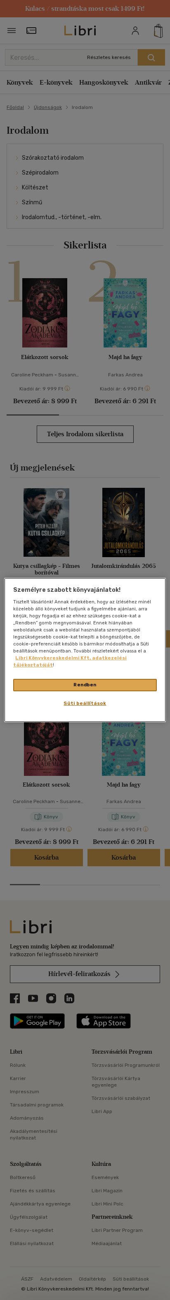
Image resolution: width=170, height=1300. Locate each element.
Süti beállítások (85, 703)
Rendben (85, 685)
